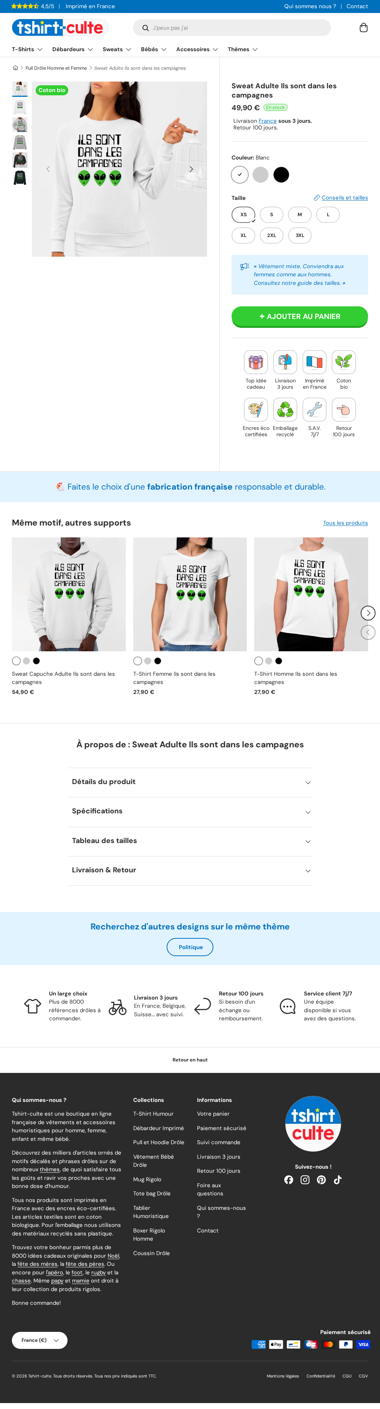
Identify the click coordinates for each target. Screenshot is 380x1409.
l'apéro (54, 1272)
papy (57, 1280)
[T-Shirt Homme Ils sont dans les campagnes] (311, 594)
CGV (363, 1376)
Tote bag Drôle (152, 1193)
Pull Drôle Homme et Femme (56, 68)
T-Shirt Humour (153, 1113)
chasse (21, 1280)
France (268, 121)
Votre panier (213, 1113)
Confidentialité (321, 1376)
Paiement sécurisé (221, 1128)
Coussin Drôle (151, 1253)
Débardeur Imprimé (158, 1128)
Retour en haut (190, 1060)
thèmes (50, 1169)
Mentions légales (283, 1376)
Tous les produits (345, 523)
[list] (119, 169)
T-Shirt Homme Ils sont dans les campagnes (295, 678)
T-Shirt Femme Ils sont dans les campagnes (174, 678)
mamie (80, 1280)
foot (77, 1272)
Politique (191, 947)
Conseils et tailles (345, 197)
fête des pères (85, 1264)
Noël (113, 1256)
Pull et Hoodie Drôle (158, 1142)
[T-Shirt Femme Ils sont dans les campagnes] (190, 594)
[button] (364, 27)
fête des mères (37, 1264)
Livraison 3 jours (218, 1157)
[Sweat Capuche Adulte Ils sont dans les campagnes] (69, 594)
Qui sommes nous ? (310, 6)
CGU (347, 1376)
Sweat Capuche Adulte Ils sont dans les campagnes (63, 678)
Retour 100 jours (218, 1171)
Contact (357, 6)
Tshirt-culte (39, 1376)
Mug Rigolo (147, 1179)
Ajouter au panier (304, 316)
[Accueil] (15, 68)
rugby (98, 1272)
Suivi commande (218, 1142)
